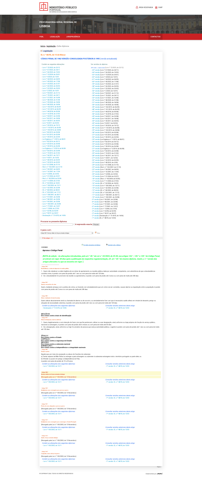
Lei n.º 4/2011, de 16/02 (51, 158)
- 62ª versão (95, 77)
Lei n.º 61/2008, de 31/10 (51, 165)
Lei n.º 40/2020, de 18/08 (51, 104)
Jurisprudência (73, 37)
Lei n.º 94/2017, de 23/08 (51, 116)
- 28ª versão (95, 155)
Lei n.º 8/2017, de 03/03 (51, 123)
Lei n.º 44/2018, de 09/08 (51, 111)
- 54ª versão (95, 95)
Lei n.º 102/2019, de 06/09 (52, 107)
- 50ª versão (95, 105)
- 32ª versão (95, 146)
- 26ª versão (95, 160)
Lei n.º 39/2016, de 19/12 (51, 125)
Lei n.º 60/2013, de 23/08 (51, 151)
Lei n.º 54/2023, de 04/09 (51, 79)
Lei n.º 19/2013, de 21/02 (51, 153)
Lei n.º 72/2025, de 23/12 (51, 67)
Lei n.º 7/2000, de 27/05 (51, 208)
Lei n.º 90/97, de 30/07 (50, 213)
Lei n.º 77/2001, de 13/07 (51, 206)
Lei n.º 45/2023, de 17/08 (51, 81)
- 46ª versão (95, 114)
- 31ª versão (95, 149)
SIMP (160, 7)
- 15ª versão (95, 186)
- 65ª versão (95, 70)
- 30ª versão (95, 151)
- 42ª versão (95, 123)
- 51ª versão (95, 102)
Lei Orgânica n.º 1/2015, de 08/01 (54, 139)
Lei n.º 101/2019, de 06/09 (52, 109)
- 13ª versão (95, 190)
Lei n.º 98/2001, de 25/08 (51, 199)
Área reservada (146, 7)
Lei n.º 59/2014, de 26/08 (51, 146)
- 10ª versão (95, 197)
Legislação (55, 37)
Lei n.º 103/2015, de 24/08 (52, 130)
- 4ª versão (95, 211)
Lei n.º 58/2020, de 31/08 (51, 100)
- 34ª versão (95, 142)
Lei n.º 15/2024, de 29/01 (51, 74)
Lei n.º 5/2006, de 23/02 (51, 174)
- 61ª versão (95, 79)
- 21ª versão (95, 172)
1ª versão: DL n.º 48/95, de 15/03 (117, 308)
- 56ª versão (95, 91)
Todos (98, 233)
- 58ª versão (95, 86)
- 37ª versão (95, 135)
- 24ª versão (95, 165)
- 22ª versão (95, 169)
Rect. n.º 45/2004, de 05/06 (52, 178)
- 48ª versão (95, 109)
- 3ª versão (95, 213)
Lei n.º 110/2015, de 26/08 (52, 128)
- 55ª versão (95, 93)
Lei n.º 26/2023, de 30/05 (51, 86)
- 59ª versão (95, 84)
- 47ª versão (95, 112)
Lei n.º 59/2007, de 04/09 (51, 169)
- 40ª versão (95, 128)
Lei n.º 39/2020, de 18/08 (51, 102)
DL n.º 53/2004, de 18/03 (51, 183)
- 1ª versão (95, 218)
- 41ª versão (95, 125)
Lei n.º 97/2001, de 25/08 (51, 197)
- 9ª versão (95, 199)
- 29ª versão (95, 153)
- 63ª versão (95, 75)
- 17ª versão (95, 181)
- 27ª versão (95, 158)
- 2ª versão (95, 216)
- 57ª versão (95, 88)
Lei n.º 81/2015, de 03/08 (51, 134)
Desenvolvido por (151, 474)
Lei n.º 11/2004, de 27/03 (51, 181)
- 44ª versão (95, 119)
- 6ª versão (95, 206)
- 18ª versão (95, 179)
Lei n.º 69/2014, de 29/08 (51, 144)
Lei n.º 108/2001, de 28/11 (52, 195)
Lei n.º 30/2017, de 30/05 (51, 121)
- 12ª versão (95, 192)
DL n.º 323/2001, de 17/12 (51, 192)
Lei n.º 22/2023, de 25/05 (51, 88)
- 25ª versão (95, 162)
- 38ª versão (95, 132)
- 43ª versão (95, 121)
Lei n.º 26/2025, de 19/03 (51, 72)
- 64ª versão (95, 72)
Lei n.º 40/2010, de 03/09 (51, 160)
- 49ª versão (95, 107)
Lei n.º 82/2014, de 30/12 (51, 141)
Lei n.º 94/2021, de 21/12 (51, 93)
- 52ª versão (95, 100)
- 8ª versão (95, 202)
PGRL (41, 37)
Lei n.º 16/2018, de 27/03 (51, 114)
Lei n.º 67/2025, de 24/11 (51, 70)
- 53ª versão (95, 98)
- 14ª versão (95, 188)
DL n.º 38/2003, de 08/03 (51, 190)
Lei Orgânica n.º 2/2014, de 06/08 (54, 148)
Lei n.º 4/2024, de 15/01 (51, 77)
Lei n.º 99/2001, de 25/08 (51, 202)
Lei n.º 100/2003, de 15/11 (52, 185)
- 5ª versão (95, 209)
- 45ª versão (95, 116)
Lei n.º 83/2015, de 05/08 (51, 132)
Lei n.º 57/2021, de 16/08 (51, 98)
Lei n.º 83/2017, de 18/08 (51, 118)
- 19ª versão (95, 176)
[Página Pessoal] (58, 7)
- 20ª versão (95, 174)
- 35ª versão (95, 139)
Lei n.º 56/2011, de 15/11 (51, 155)
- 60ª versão (95, 82)
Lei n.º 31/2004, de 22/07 (51, 176)
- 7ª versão (95, 204)
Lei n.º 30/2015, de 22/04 (51, 137)
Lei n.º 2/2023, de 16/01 (51, 91)
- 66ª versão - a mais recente (98, 67)
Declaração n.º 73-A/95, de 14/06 (54, 215)
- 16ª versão (95, 183)
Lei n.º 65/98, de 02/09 (50, 211)
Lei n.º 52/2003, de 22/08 (51, 188)
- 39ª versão (95, 130)
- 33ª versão (95, 144)
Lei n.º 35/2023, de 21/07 (51, 84)
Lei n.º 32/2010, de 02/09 (51, 162)
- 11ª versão (95, 195)
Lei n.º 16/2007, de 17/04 (51, 171)
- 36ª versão (95, 137)
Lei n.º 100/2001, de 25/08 (52, 204)
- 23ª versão (95, 167)
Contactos (155, 37)
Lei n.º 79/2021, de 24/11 (51, 95)
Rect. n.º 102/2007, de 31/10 (52, 167)
